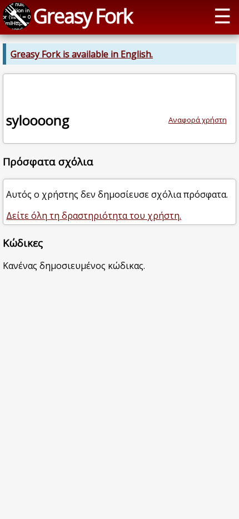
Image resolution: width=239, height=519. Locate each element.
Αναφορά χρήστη (197, 120)
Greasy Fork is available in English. (82, 54)
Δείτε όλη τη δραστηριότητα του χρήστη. (93, 215)
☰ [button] (222, 15)
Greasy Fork (82, 15)
